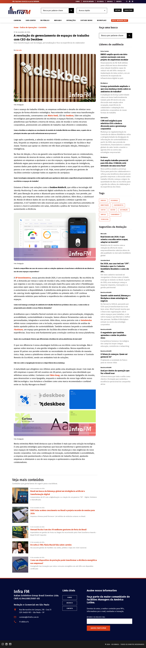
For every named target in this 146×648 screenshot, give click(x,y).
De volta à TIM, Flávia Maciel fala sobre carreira (51, 545)
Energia (103, 200)
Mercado (58, 20)
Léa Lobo (19, 50)
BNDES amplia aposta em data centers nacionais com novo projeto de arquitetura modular (114, 57)
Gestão (112, 210)
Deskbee (70, 115)
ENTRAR (117, 10)
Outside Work (86, 20)
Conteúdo (42, 27)
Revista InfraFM (106, 292)
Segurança (114, 200)
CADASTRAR (128, 10)
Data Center (31, 20)
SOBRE (78, 1)
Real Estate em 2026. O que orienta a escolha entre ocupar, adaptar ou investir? (114, 239)
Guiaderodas (86, 320)
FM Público (44, 20)
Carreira (17, 20)
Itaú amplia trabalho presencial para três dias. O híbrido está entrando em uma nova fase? (114, 163)
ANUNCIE (110, 1)
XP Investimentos (23, 278)
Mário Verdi (53, 115)
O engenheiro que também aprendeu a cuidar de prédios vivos (113, 335)
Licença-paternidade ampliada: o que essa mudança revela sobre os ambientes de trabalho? (116, 89)
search (71, 10)
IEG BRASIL (100, 1)
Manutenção (105, 205)
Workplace (101, 20)
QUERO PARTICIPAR (98, 628)
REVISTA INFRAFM (88, 1)
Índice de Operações (28, 27)
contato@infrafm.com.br (29, 617)
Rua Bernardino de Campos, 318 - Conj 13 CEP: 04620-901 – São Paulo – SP (35, 611)
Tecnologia (104, 219)
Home (16, 27)
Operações (71, 20)
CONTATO (118, 1)
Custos (103, 210)
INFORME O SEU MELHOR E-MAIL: (96, 617)
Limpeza (103, 214)
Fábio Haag (55, 375)
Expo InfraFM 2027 (119, 20)
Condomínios (115, 214)
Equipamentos (118, 205)
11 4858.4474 (24, 622)
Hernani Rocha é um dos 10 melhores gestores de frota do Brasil (58, 529)
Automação (124, 210)
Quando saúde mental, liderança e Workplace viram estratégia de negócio (115, 298)
